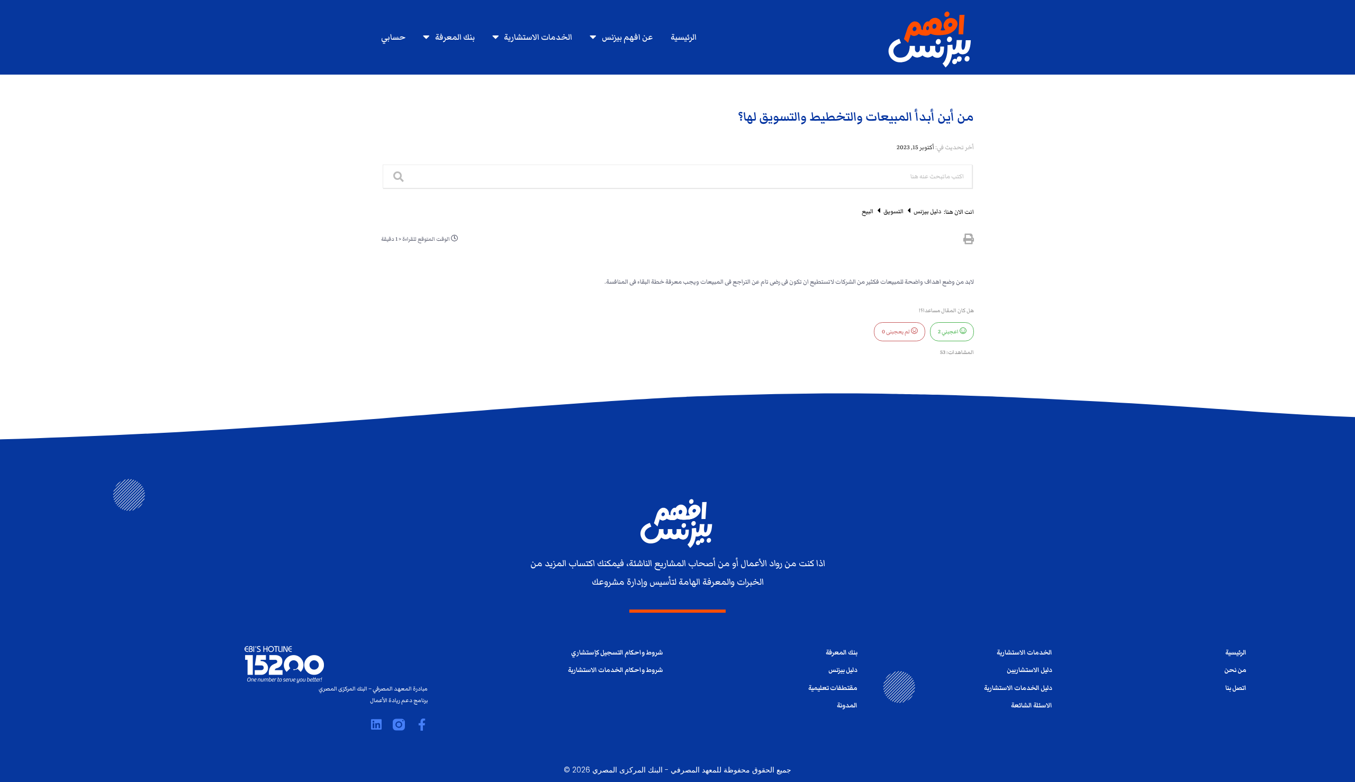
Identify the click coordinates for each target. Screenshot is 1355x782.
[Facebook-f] (421, 725)
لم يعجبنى (896, 332)
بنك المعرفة (455, 37)
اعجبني (949, 332)
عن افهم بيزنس (627, 37)
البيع (867, 211)
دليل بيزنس (927, 211)
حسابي (393, 37)
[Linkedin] (376, 725)
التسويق (893, 211)
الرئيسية (684, 37)
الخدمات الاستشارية (538, 37)
